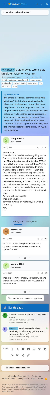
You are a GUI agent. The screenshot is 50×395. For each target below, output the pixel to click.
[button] (28, 376)
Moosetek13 (17, 229)
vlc (41, 83)
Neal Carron (13, 320)
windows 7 (6, 86)
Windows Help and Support (28, 336)
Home (40, 378)
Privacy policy (23, 378)
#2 (46, 239)
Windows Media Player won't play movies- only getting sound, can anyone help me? (27, 331)
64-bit (4, 80)
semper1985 (9, 77)
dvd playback (23, 80)
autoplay (12, 80)
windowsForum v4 (18, 376)
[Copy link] (42, 147)
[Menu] (4, 4)
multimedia (6, 83)
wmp (15, 86)
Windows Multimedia (27, 320)
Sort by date (18, 221)
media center (36, 80)
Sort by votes (31, 221)
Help (33, 378)
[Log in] (36, 4)
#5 (46, 273)
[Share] (38, 147)
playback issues (19, 83)
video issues (32, 83)
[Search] (47, 4)
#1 (46, 148)
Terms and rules (8, 378)
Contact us (36, 376)
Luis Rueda (13, 336)
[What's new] (41, 4)
